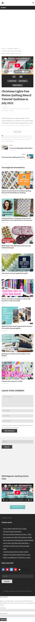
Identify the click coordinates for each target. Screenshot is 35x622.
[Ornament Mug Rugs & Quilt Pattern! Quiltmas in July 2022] (17, 149)
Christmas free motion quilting (10, 136)
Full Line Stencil (29, 137)
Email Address (3, 613)
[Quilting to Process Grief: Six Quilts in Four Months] (17, 343)
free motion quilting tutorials (18, 137)
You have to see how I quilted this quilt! (15, 273)
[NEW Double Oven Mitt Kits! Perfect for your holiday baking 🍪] (17, 235)
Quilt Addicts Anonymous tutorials (20, 139)
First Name (3, 608)
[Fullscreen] (31, 500)
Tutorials (11, 110)
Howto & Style (15, 108)
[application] (17, 493)
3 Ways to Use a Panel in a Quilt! (12, 381)
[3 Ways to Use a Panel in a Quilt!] (17, 371)
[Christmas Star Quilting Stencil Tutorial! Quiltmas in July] (17, 158)
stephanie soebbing (10, 141)
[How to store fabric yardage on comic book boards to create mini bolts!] (17, 288)
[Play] (4, 500)
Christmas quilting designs (23, 136)
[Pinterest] (15, 569)
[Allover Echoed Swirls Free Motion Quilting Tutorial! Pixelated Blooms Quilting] (17, 180)
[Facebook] (3, 569)
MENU (4, 7)
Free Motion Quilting (7, 108)
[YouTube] (7, 569)
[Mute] (28, 500)
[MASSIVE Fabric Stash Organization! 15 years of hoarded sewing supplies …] (17, 316)
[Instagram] (23, 569)
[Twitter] (11, 569)
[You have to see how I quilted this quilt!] (17, 262)
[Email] (19, 569)
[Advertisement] (17, 28)
